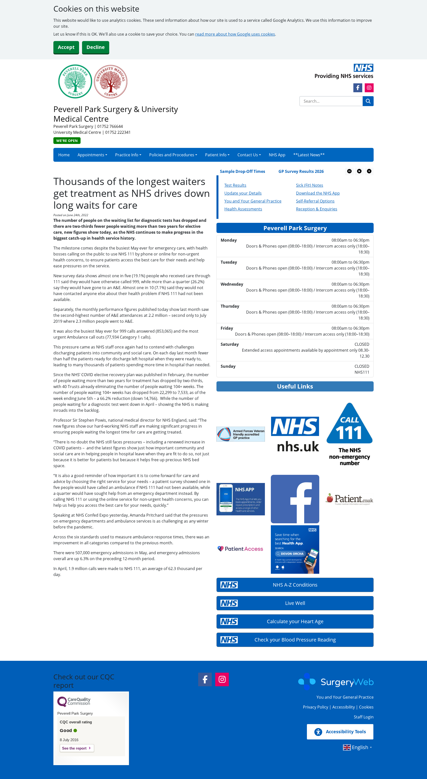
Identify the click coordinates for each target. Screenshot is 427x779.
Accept (66, 47)
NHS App (277, 155)
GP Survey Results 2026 (286, 171)
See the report (74, 748)
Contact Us (247, 155)
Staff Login (364, 717)
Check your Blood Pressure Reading (295, 639)
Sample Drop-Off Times (227, 171)
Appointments (91, 155)
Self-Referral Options (315, 201)
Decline (95, 47)
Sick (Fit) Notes (309, 185)
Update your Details (243, 193)
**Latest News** (309, 155)
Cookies (366, 707)
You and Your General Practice (252, 201)
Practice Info (126, 155)
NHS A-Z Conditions (295, 584)
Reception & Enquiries (316, 209)
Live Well (295, 603)
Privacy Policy (315, 707)
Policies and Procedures (171, 155)
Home (64, 155)
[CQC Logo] (73, 706)
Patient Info (216, 155)
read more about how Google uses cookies (235, 34)
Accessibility (343, 707)
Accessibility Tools (345, 731)
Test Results (235, 185)
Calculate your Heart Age (295, 621)
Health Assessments (243, 209)
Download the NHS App (318, 193)
